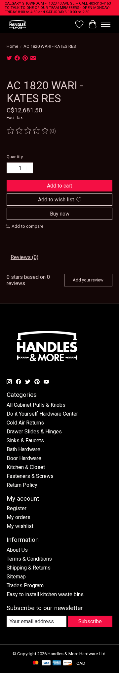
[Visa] (46, 663)
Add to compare (27, 226)
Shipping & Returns (29, 568)
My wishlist (20, 526)
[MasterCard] (35, 663)
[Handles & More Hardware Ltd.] (17, 24)
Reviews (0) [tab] (24, 257)
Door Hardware (24, 458)
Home (12, 46)
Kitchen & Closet (26, 467)
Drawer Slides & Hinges (34, 431)
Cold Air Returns (25, 423)
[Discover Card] (67, 663)
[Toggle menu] (105, 24)
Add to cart (59, 186)
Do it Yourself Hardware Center (42, 414)
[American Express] (57, 663)
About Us (17, 550)
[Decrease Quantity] (13, 167)
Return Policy (22, 485)
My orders (18, 517)
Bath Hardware (23, 449)
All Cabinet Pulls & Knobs (36, 405)
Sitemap (16, 576)
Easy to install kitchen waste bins (45, 594)
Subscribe (90, 621)
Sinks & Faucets (25, 440)
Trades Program (25, 585)
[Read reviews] (28, 131)
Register (16, 508)
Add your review (88, 280)
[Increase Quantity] (26, 167)
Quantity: (15, 156)
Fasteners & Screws (30, 476)
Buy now (59, 214)
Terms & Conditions (29, 559)
